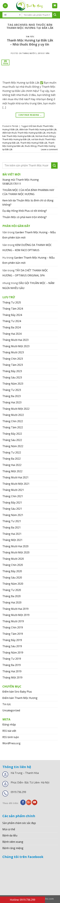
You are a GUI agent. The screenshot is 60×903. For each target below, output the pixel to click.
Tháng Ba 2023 (11, 396)
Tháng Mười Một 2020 (15, 552)
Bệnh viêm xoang (12, 842)
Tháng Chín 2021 (12, 496)
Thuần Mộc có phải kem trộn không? (24, 217)
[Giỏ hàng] (54, 5)
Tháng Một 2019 (12, 677)
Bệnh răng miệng (12, 848)
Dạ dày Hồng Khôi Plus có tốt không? (24, 211)
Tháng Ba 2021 (11, 527)
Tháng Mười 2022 (13, 415)
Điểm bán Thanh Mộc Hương (19, 698)
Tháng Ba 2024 (11, 327)
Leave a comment (49, 149)
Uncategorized (11, 710)
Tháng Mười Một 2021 (15, 484)
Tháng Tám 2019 (12, 634)
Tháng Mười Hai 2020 (15, 546)
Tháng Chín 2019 (12, 627)
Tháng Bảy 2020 (12, 571)
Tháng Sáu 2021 (12, 508)
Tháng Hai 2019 (11, 671)
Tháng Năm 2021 (12, 515)
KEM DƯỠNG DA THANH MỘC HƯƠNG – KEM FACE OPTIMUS (27, 247)
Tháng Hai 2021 (11, 534)
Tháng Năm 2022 (12, 446)
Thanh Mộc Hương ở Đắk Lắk (33, 142)
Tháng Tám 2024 (12, 308)
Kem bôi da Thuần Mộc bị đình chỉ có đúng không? (27, 202)
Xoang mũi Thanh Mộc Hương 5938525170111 (20, 182)
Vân (47, 53)
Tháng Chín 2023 (12, 358)
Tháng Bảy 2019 (12, 640)
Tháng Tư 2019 (11, 658)
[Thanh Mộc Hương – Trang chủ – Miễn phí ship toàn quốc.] (29, 5)
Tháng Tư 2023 (11, 390)
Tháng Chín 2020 (12, 565)
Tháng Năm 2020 (12, 583)
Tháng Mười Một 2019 (15, 615)
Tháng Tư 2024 (11, 321)
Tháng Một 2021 (12, 540)
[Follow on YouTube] (34, 802)
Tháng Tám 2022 (12, 427)
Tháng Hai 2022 (11, 465)
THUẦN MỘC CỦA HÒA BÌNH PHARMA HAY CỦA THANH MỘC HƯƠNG (28, 192)
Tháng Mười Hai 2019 (15, 609)
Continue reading (30, 115)
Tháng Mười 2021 (13, 490)
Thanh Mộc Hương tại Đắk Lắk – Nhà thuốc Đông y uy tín (30, 42)
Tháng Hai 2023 (11, 402)
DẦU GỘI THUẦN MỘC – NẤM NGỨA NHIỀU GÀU (28, 285)
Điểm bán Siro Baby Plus (17, 691)
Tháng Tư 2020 (11, 590)
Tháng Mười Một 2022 (15, 409)
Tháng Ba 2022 (11, 458)
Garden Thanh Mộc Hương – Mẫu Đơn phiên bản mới (29, 235)
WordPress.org (11, 743)
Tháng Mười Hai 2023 (15, 340)
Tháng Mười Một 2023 (15, 346)
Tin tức (30, 36)
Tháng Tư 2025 (11, 302)
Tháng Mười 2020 (13, 559)
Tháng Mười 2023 (13, 352)
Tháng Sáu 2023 (12, 377)
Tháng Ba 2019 (11, 665)
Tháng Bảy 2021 (12, 502)
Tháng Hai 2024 (11, 334)
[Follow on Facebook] (23, 802)
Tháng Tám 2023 (12, 365)
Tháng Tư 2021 (11, 521)
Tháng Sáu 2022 (12, 440)
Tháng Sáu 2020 (12, 577)
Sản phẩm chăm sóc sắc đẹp (19, 823)
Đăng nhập (9, 724)
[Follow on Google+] (29, 802)
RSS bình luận (10, 737)
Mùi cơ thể (8, 829)
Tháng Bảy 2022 (12, 433)
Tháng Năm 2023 (12, 383)
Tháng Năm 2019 (12, 652)
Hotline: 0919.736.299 (22, 900)
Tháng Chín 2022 (12, 421)
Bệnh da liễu (9, 835)
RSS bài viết (9, 731)
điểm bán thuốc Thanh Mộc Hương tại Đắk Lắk (24, 132)
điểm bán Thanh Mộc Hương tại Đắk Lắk (38, 129)
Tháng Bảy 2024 (12, 315)
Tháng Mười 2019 (13, 621)
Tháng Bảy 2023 (12, 371)
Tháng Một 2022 (12, 471)
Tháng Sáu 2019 (12, 646)
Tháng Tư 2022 (11, 452)
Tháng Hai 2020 (11, 602)
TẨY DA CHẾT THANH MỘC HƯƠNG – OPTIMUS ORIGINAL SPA (25, 273)
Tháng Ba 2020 (11, 596)
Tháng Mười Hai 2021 (15, 477)
